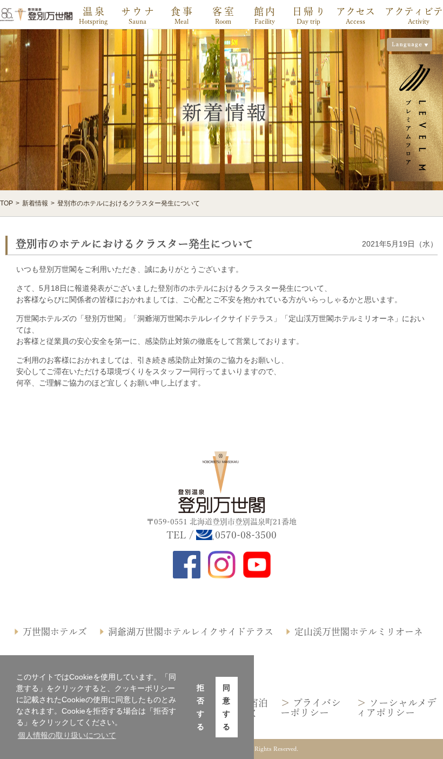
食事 (182, 11)
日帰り (309, 11)
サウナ (138, 11)
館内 (265, 11)
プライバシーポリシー (310, 707)
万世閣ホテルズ (55, 631)
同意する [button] (226, 707)
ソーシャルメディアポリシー (397, 707)
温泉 (94, 11)
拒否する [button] (200, 707)
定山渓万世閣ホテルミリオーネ (358, 631)
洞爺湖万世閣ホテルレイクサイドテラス (190, 631)
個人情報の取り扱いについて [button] (67, 735)
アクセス (355, 11)
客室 (224, 11)
